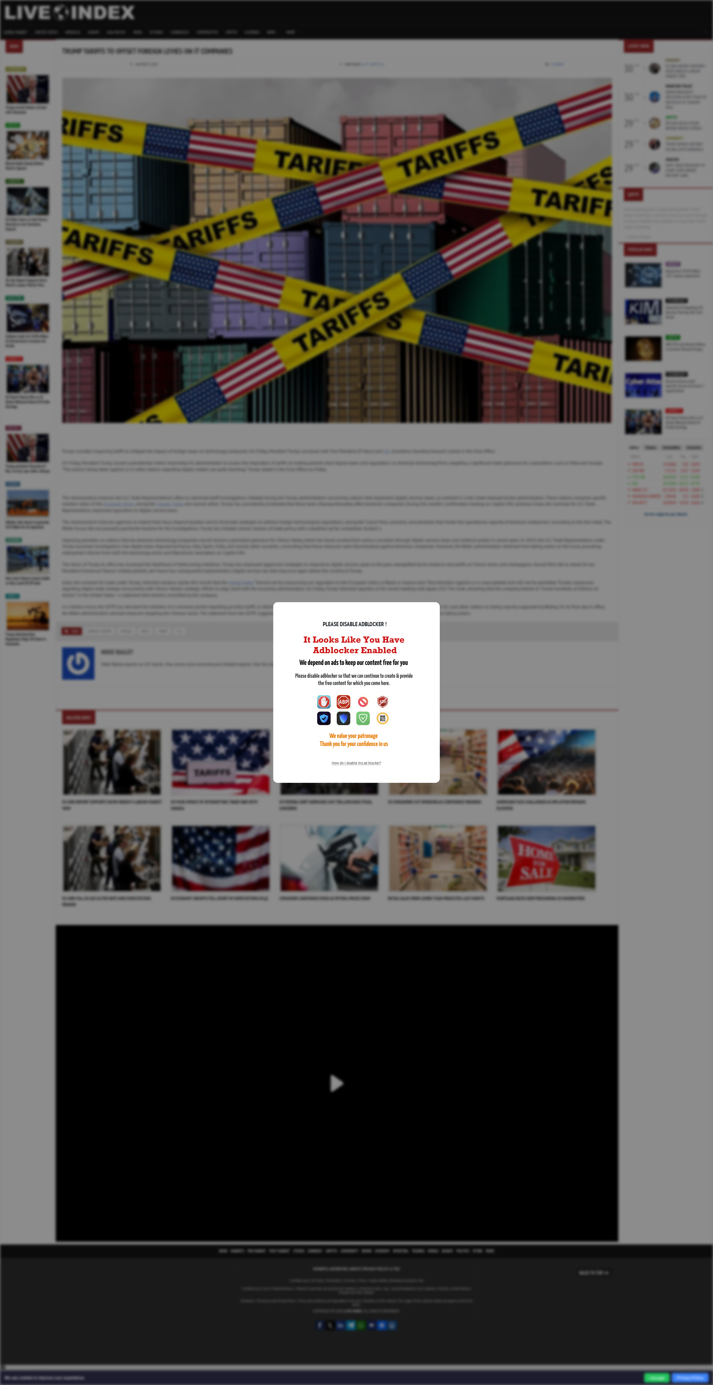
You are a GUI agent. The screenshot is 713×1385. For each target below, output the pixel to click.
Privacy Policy (690, 1377)
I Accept (657, 1378)
